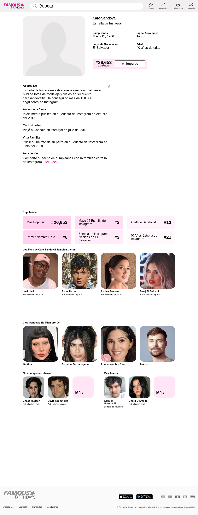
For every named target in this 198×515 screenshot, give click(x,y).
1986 (110, 36)
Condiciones (52, 507)
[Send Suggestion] (110, 86)
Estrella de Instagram (108, 23)
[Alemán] (192, 497)
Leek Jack (50, 162)
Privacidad (37, 507)
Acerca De (8, 507)
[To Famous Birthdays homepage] (14, 6)
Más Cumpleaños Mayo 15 (38, 373)
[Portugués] (170, 497)
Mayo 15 (99, 36)
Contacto (23, 507)
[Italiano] (185, 497)
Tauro (140, 36)
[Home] (50, 494)
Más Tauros (111, 373)
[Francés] (177, 497)
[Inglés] (163, 497)
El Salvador (101, 48)
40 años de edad (148, 48)
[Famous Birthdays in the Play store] (144, 496)
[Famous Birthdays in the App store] (126, 496)
